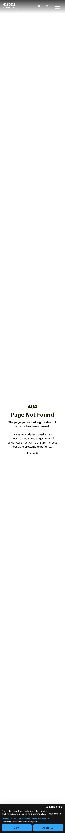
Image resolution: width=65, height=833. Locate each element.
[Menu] (58, 6)
